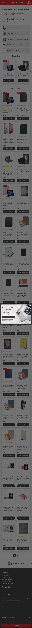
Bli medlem (8, 317)
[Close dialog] (30, 305)
